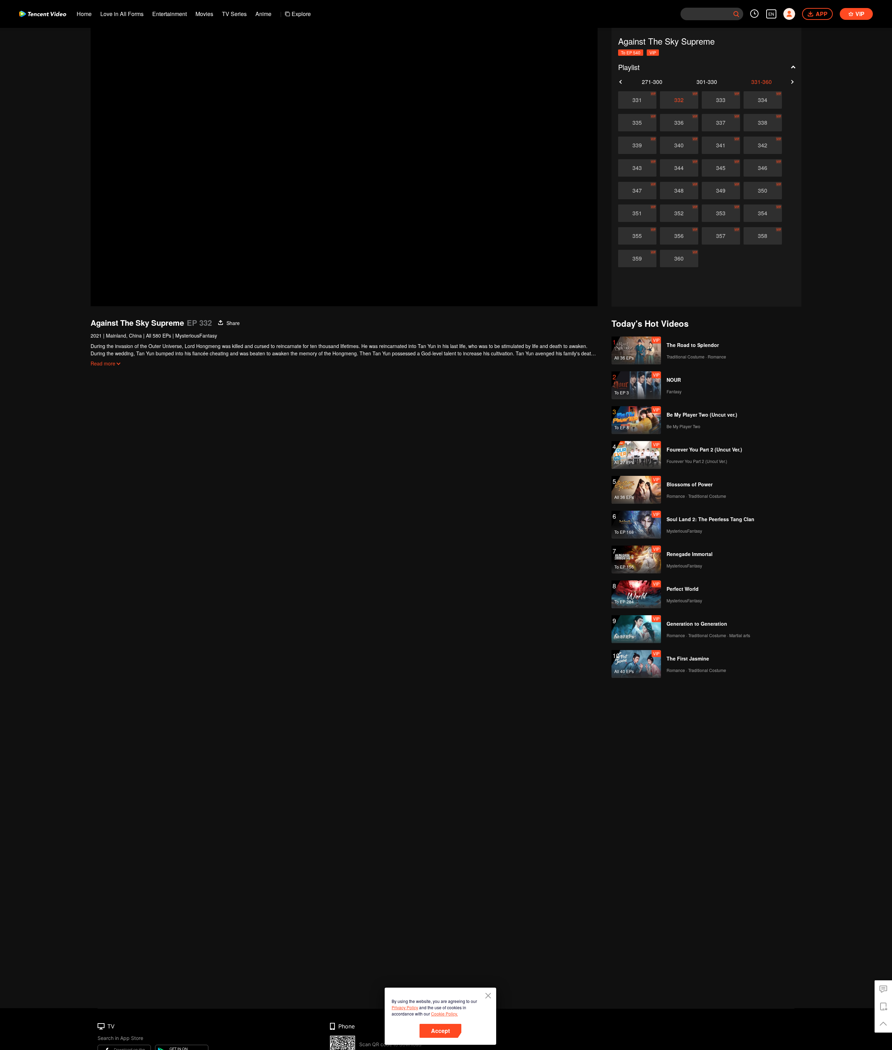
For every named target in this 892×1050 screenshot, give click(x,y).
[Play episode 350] (763, 190)
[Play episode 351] (637, 213)
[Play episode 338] (763, 122)
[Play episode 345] (721, 168)
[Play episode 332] (679, 100)
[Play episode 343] (637, 168)
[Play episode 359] (637, 258)
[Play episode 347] (637, 190)
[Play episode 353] (721, 213)
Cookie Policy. (444, 1014)
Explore (301, 14)
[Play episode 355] (637, 236)
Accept (440, 1031)
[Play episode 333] (721, 100)
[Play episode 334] (763, 100)
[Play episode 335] (637, 122)
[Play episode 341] (721, 145)
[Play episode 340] (679, 145)
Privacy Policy (405, 1007)
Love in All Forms (122, 14)
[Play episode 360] (679, 258)
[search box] (736, 14)
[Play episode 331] (637, 100)
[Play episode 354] (763, 213)
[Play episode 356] (679, 236)
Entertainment (169, 14)
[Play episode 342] (763, 145)
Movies (204, 14)
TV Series (234, 14)
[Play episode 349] (721, 190)
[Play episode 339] (637, 145)
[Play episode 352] (679, 213)
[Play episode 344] (679, 168)
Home (84, 14)
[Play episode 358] (763, 236)
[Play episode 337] (721, 122)
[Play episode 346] (763, 168)
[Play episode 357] (721, 236)
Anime (263, 14)
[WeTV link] (42, 14)
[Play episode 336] (679, 122)
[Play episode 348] (679, 190)
